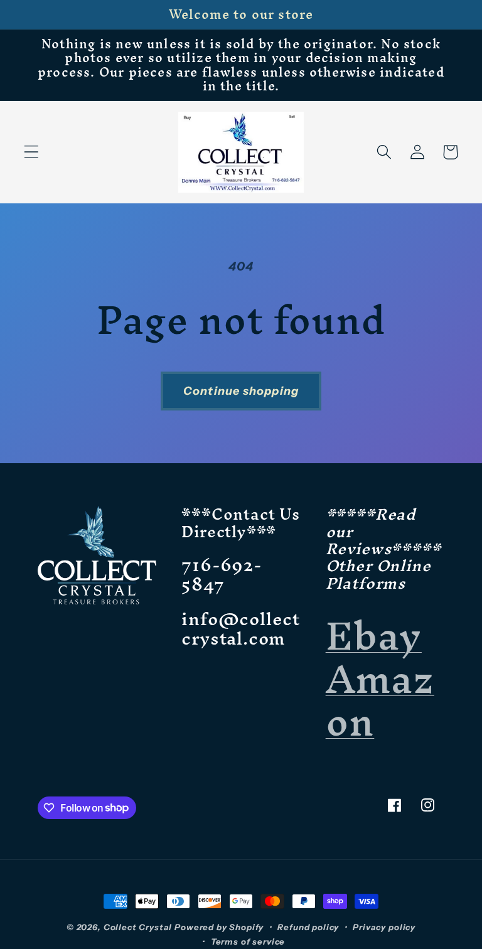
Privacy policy (384, 927)
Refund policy (308, 927)
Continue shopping (241, 391)
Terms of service (248, 941)
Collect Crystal (138, 927)
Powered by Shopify (219, 927)
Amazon (380, 700)
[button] (31, 152)
